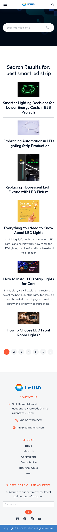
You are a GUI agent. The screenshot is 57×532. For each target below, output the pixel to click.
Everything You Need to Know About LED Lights (28, 230)
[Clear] (42, 27)
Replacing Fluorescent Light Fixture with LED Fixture (28, 189)
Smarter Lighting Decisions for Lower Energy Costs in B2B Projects (28, 107)
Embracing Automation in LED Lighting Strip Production (28, 143)
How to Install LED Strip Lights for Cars (28, 281)
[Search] (48, 27)
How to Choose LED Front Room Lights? (28, 332)
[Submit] (28, 512)
